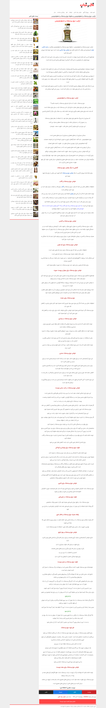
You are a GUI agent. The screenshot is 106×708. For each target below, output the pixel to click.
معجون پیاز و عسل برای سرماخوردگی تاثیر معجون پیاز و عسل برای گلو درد (21, 27)
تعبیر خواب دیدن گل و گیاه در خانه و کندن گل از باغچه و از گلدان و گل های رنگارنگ (21, 190)
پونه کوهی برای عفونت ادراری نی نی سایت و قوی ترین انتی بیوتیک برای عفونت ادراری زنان (21, 101)
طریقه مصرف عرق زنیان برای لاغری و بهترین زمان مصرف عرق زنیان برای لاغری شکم (21, 214)
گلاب (62, 187)
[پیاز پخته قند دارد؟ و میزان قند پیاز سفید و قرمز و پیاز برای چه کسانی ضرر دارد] (35, 166)
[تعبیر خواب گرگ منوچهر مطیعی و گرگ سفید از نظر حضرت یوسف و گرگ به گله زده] (35, 136)
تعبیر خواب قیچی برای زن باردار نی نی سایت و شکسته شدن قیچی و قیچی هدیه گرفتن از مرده (21, 121)
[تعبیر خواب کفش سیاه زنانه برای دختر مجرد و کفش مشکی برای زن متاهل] (35, 79)
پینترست (89, 692)
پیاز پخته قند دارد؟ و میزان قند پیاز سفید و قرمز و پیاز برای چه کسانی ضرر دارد (21, 164)
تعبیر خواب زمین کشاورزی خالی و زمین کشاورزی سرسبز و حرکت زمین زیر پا (21, 107)
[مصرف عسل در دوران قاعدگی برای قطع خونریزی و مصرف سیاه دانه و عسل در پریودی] (35, 48)
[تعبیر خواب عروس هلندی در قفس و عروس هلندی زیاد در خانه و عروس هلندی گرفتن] (35, 60)
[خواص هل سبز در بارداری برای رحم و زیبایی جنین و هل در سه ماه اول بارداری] (35, 130)
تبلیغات (70, 12)
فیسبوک (60, 692)
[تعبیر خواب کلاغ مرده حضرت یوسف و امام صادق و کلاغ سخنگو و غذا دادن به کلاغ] (35, 97)
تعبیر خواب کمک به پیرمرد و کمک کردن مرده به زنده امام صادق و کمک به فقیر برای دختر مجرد (21, 184)
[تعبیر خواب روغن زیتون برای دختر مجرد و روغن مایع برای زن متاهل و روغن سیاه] (35, 42)
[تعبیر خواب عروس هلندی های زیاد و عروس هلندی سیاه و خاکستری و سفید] (35, 160)
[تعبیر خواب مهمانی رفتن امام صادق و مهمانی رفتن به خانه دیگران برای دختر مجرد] (35, 204)
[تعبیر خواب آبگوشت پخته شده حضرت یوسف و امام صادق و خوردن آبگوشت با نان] (35, 91)
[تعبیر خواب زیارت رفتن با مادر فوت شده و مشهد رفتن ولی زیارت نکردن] (35, 54)
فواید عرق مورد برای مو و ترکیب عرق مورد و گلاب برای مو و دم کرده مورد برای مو (21, 63)
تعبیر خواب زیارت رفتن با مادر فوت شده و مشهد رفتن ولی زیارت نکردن (21, 51)
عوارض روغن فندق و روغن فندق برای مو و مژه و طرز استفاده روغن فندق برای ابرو (21, 196)
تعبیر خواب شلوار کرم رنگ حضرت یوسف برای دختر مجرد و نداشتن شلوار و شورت (21, 145)
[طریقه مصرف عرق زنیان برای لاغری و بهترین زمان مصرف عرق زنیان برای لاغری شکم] (35, 217)
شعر (67, 12)
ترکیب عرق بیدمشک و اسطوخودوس (67, 21)
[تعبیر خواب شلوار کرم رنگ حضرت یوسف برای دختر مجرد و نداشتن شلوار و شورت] (35, 148)
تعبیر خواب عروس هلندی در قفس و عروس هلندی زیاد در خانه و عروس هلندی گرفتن (21, 57)
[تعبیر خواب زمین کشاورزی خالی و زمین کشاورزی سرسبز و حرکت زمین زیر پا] (35, 109)
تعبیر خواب (92, 12)
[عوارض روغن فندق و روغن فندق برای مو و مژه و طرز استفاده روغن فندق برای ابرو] (35, 198)
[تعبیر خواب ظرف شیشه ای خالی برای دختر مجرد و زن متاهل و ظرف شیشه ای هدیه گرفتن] (35, 72)
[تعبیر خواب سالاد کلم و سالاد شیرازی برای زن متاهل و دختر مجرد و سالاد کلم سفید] (35, 36)
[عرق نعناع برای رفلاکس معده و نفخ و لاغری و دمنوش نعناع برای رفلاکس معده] (35, 142)
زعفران (72, 194)
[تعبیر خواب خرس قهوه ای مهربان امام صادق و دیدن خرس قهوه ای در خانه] (35, 154)
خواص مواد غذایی (77, 12)
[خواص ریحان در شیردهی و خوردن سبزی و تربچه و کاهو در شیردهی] (35, 85)
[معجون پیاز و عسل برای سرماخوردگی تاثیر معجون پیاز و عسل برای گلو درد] (35, 29)
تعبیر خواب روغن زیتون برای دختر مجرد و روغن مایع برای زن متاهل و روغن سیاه (21, 39)
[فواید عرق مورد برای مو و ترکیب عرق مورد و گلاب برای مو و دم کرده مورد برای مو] (35, 66)
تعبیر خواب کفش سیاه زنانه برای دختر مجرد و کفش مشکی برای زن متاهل (21, 76)
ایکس (46, 692)
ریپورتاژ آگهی (86, 12)
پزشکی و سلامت (60, 12)
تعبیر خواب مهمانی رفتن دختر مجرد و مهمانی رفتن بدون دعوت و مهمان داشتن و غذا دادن (21, 21)
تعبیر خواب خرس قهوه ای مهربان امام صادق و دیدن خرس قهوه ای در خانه (21, 151)
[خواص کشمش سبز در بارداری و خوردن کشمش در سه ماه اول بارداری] (35, 179)
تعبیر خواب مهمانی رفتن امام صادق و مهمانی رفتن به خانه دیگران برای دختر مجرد (21, 202)
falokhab (86, 697)
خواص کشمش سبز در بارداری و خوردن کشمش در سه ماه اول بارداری (21, 177)
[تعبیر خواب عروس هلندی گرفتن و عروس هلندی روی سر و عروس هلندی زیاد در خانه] (35, 211)
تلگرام (75, 692)
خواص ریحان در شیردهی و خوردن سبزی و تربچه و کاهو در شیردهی (21, 83)
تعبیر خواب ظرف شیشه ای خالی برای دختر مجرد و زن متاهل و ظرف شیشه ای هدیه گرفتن (21, 70)
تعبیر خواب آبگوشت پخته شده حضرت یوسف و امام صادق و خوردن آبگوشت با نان (21, 89)
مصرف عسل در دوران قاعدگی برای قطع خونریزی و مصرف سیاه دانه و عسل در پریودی (21, 45)
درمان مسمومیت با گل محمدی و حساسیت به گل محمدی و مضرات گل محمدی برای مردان (21, 114)
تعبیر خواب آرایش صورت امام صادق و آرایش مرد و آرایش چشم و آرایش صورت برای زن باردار (21, 170)
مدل (55, 12)
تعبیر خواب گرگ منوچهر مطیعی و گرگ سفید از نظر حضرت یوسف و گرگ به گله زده (21, 133)
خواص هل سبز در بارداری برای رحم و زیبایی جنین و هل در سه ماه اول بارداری (21, 127)
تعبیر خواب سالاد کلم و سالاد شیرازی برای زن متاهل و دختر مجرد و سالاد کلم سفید (21, 33)
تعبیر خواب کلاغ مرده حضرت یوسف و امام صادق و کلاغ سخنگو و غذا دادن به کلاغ (21, 95)
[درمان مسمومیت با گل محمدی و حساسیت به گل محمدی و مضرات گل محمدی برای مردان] (35, 115)
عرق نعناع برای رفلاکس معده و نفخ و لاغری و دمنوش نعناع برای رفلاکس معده (21, 139)
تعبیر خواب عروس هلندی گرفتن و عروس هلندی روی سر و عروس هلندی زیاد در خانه (21, 208)
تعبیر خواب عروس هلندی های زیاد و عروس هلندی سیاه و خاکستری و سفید (21, 157)
